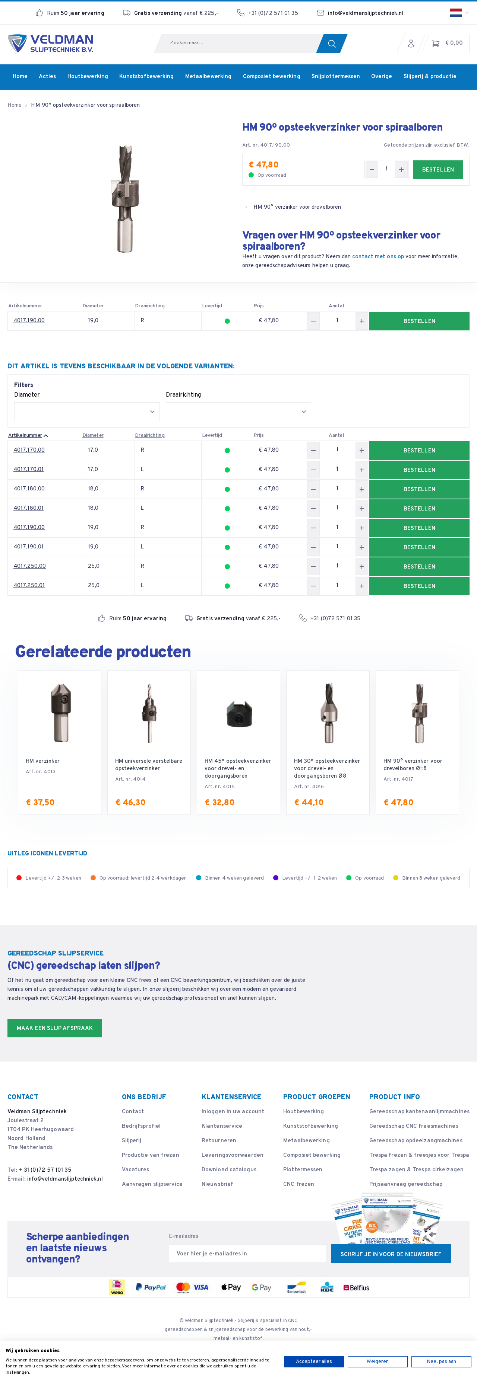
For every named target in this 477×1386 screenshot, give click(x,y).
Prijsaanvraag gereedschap (406, 1184)
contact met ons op (378, 256)
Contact (133, 1111)
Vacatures (135, 1170)
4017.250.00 (29, 566)
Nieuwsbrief (217, 1184)
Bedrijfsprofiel (141, 1126)
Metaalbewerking (306, 1141)
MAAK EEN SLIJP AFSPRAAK (55, 1028)
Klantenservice (222, 1126)
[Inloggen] (413, 43)
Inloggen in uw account (233, 1111)
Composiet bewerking (312, 1155)
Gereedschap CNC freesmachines (413, 1126)
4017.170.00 (29, 450)
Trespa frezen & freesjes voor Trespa (419, 1155)
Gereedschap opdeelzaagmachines (415, 1141)
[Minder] (372, 169)
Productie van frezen (150, 1155)
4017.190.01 (28, 547)
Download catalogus (229, 1170)
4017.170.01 (28, 469)
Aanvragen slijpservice (152, 1184)
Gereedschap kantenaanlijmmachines (419, 1111)
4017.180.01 (28, 508)
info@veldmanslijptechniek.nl (366, 13)
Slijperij (132, 1141)
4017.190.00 (29, 320)
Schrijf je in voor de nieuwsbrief (391, 1254)
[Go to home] (50, 43)
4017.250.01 (29, 585)
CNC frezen (298, 1184)
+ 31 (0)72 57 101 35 (45, 1170)
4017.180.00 (29, 489)
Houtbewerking (303, 1111)
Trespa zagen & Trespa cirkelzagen (416, 1170)
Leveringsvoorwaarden (232, 1155)
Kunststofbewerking (310, 1126)
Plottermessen (302, 1170)
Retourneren (219, 1141)
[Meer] (401, 169)
